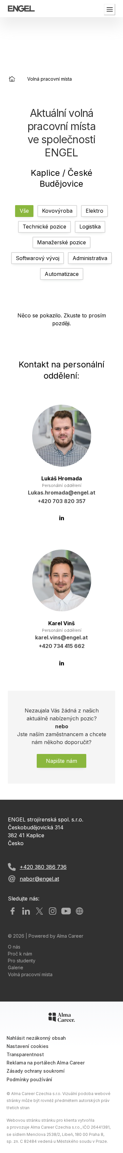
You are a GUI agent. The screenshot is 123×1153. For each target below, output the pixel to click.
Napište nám (61, 761)
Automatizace (62, 274)
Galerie (15, 967)
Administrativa (89, 258)
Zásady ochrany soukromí (36, 1071)
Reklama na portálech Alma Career (46, 1062)
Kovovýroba (57, 210)
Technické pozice (44, 226)
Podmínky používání (29, 1079)
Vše (24, 210)
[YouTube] (66, 911)
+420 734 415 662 (62, 646)
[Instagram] (52, 911)
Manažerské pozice (61, 242)
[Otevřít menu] (109, 9)
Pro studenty (21, 960)
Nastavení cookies (28, 1046)
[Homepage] (12, 79)
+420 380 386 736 (43, 867)
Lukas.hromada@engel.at (61, 492)
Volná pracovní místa (30, 974)
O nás (14, 947)
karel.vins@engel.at (61, 637)
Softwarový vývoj (37, 258)
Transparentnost (25, 1054)
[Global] (79, 911)
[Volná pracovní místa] (21, 8)
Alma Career (70, 936)
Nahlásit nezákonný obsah (36, 1038)
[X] (39, 911)
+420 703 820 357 (62, 501)
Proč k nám (20, 953)
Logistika (90, 226)
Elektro (94, 210)
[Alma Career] (61, 1017)
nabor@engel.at (39, 878)
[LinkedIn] (62, 518)
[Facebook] (12, 911)
